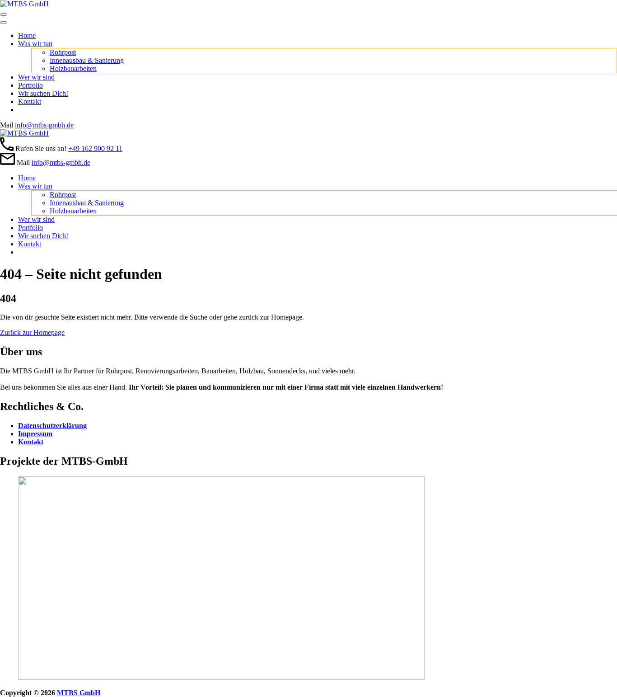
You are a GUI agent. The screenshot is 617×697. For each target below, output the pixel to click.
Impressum (35, 434)
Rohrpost (63, 52)
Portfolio (30, 85)
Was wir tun (35, 43)
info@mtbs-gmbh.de (44, 125)
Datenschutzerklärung (52, 425)
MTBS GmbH (78, 693)
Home (27, 35)
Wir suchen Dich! (43, 93)
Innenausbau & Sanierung (87, 60)
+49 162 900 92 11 (95, 148)
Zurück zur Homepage (32, 332)
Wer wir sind (36, 77)
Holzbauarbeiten (73, 68)
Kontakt (29, 101)
